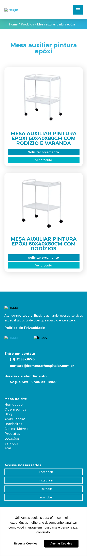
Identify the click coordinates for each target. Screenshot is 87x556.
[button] (78, 10)
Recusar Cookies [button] (25, 543)
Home (13, 24)
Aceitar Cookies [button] (61, 543)
